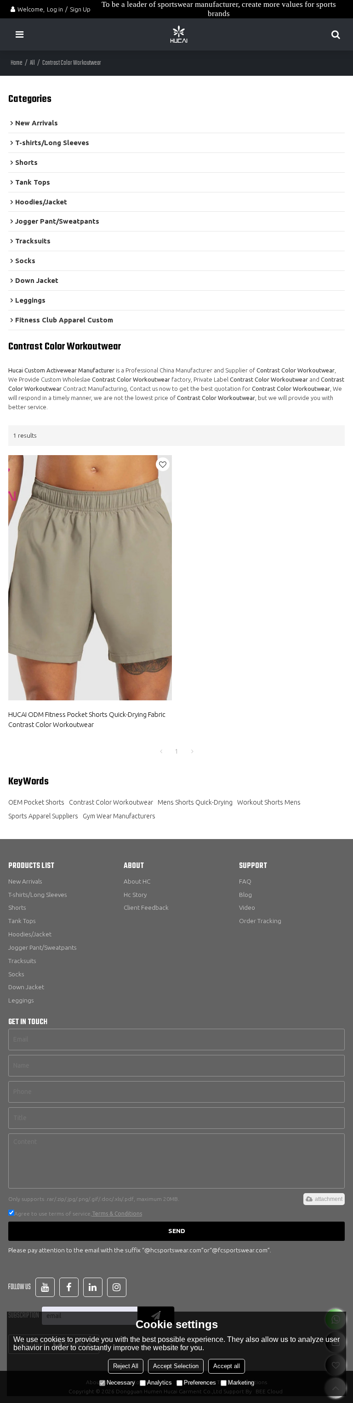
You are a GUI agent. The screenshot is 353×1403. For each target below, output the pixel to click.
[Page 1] (161, 751)
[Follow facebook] (69, 1287)
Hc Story (135, 894)
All (32, 63)
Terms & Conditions (117, 1214)
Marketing (241, 1382)
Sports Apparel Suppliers (43, 816)
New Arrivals (25, 881)
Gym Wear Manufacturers (119, 816)
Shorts (17, 907)
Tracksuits (22, 960)
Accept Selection (176, 1366)
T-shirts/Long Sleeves (37, 894)
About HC (137, 881)
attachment (328, 1199)
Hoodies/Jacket (29, 934)
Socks (16, 974)
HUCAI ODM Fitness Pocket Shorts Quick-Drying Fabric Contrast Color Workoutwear (86, 719)
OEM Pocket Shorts (36, 802)
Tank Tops (22, 920)
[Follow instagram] (116, 1287)
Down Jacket (26, 987)
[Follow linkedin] (92, 1287)
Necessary (121, 1382)
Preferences (200, 1382)
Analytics (159, 1382)
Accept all (226, 1366)
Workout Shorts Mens (269, 802)
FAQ (245, 881)
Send (176, 1230)
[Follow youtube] (45, 1287)
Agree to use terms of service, (78, 1214)
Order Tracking (260, 920)
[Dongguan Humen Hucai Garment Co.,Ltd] (179, 34)
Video (247, 907)
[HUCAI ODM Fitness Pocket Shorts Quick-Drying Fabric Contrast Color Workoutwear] (90, 577)
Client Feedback (146, 907)
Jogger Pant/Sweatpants (42, 947)
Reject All (125, 1366)
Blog (245, 894)
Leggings (21, 1000)
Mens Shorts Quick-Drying (195, 802)
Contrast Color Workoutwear (111, 802)
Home (17, 63)
